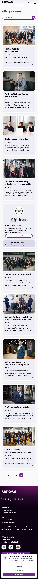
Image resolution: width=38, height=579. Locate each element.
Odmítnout (19, 570)
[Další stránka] (19, 479)
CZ (29, 3)
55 (17, 475)
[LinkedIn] (9, 499)
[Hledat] (25, 2)
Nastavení (19, 566)
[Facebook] (3, 499)
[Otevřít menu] (35, 2)
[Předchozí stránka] (4, 475)
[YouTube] (20, 499)
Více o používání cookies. (20, 562)
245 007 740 (29, 245)
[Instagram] (15, 499)
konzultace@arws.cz (14, 245)
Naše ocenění (19, 236)
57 (25, 475)
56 (21, 475)
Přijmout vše (19, 574)
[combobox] (17, 17)
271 (34, 475)
